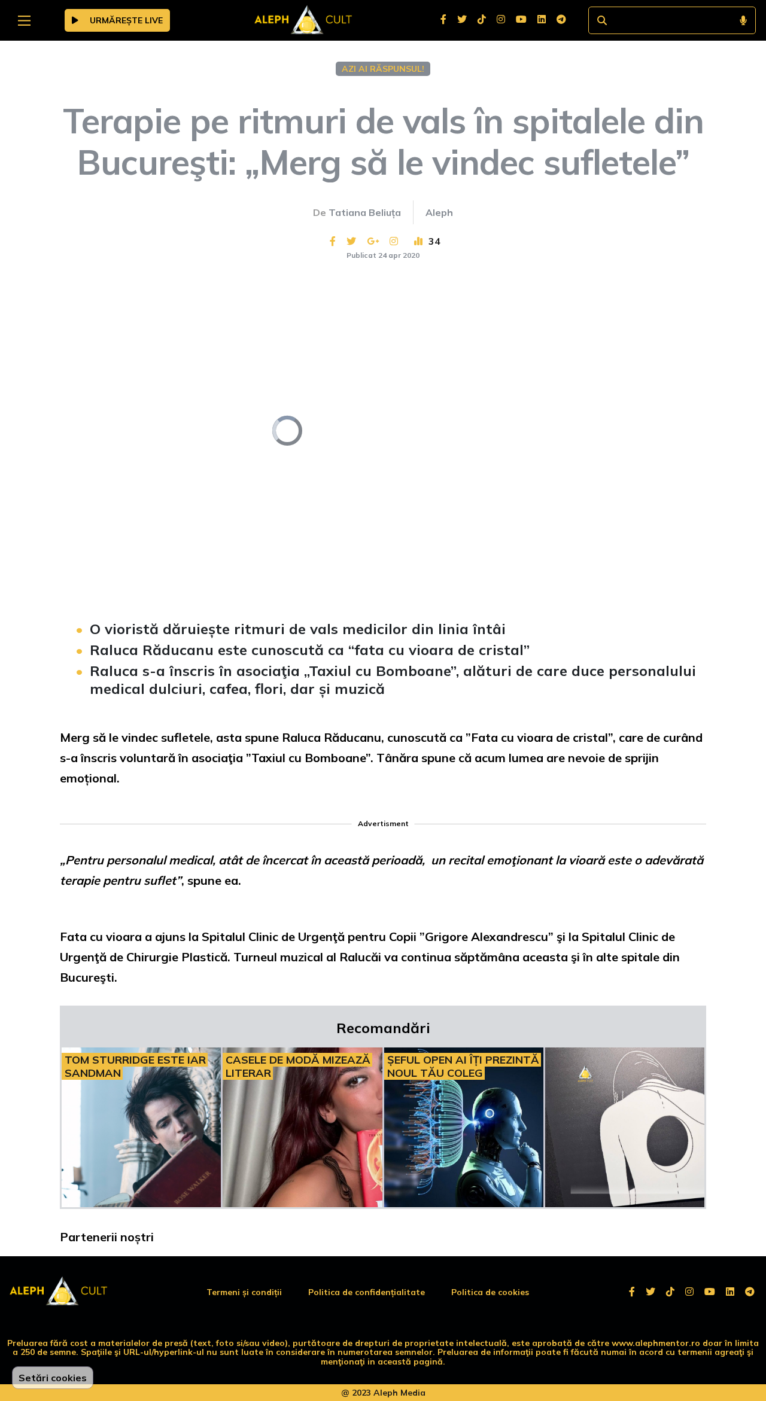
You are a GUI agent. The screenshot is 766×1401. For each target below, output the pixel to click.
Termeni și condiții (244, 1292)
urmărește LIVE (125, 20)
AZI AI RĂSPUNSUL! (383, 68)
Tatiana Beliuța (365, 212)
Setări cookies (53, 1378)
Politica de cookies (490, 1292)
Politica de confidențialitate (366, 1292)
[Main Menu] (24, 21)
